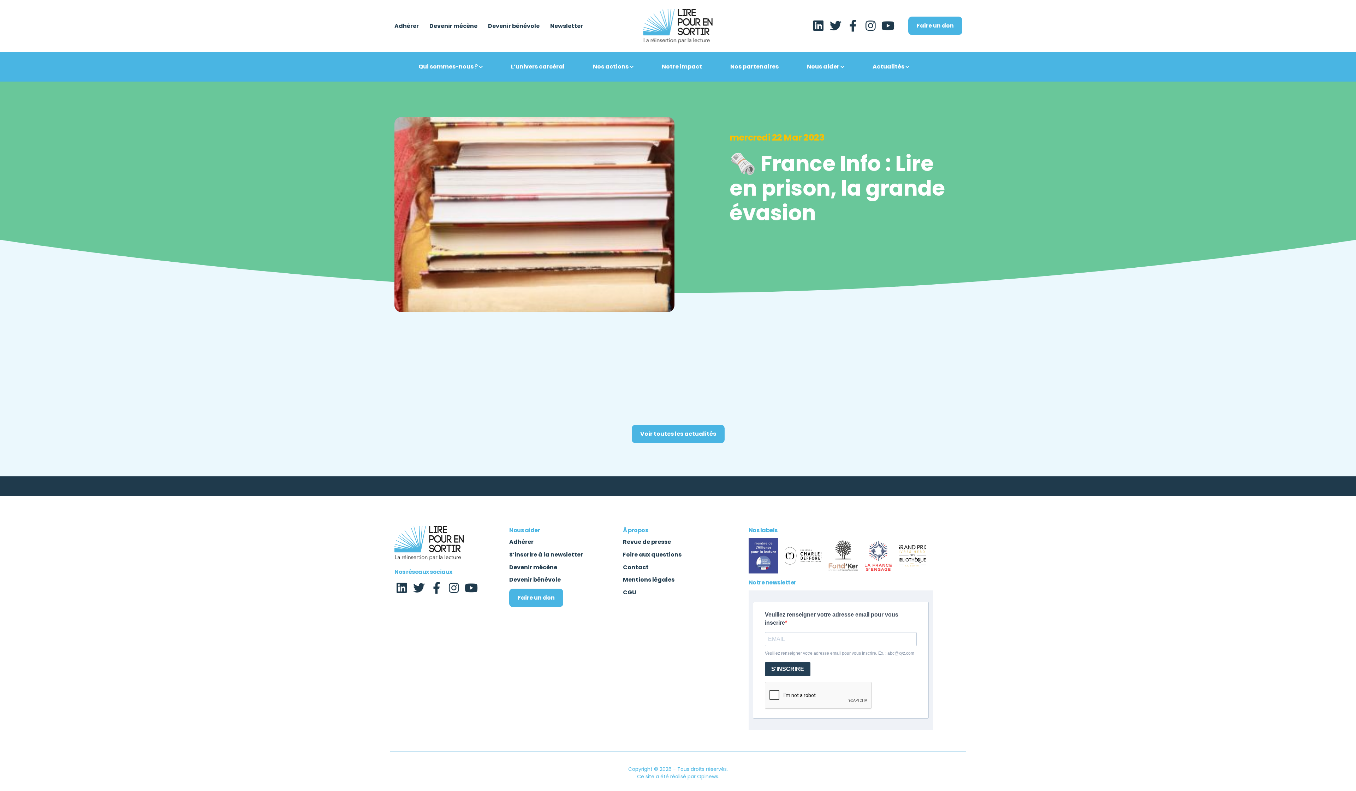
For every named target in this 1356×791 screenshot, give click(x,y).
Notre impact (682, 67)
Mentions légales (648, 580)
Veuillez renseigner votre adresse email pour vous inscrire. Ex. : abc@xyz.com (839, 653)
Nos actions (611, 67)
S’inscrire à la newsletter (546, 555)
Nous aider (823, 67)
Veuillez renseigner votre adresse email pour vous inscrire (831, 619)
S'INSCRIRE (787, 669)
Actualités (888, 67)
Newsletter (566, 26)
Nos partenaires (754, 67)
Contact (636, 567)
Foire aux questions (652, 555)
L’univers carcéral (538, 67)
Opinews (707, 776)
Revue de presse (647, 542)
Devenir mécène (453, 26)
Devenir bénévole (514, 26)
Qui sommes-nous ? (448, 67)
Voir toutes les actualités (678, 434)
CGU (629, 592)
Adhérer (406, 26)
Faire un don (935, 25)
